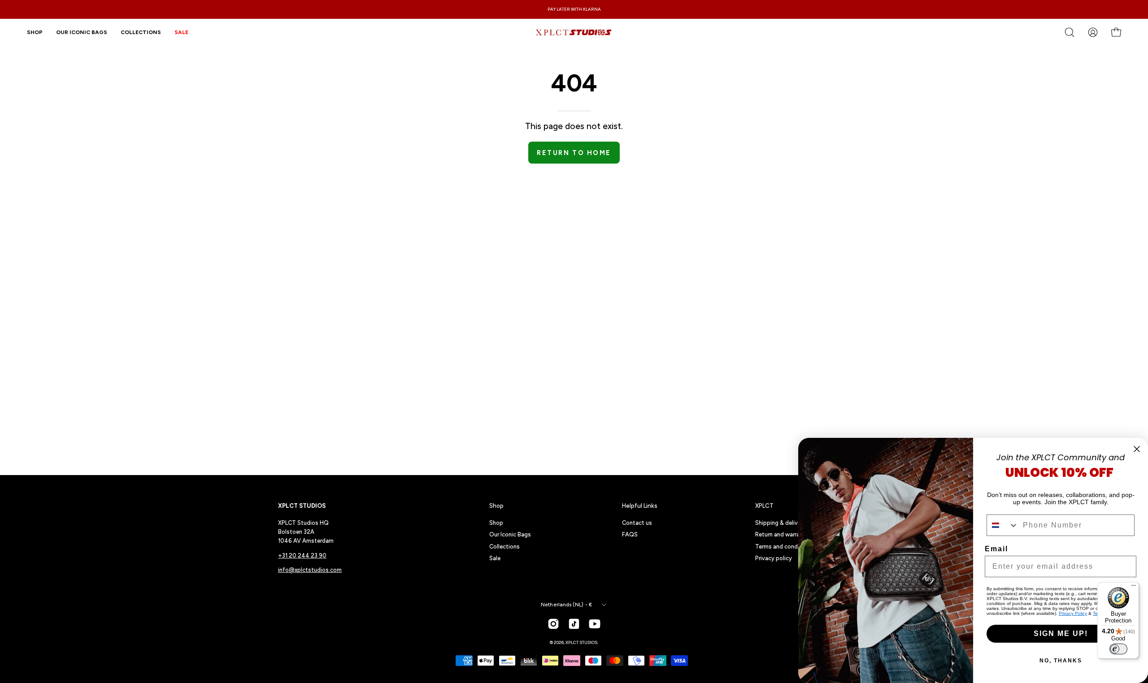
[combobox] (1002, 525)
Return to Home (574, 153)
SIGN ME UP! (1061, 633)
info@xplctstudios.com (310, 569)
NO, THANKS (1060, 660)
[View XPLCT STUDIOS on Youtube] (594, 624)
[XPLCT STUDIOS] (574, 32)
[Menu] (1133, 587)
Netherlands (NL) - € (566, 604)
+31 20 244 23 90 (302, 555)
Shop (496, 505)
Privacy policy (773, 558)
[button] (141, 32)
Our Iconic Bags (510, 534)
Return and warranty (782, 534)
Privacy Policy (1073, 613)
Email (996, 549)
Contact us (637, 522)
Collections (504, 546)
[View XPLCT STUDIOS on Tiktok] (574, 624)
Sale (494, 558)
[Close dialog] (1137, 449)
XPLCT (764, 505)
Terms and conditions (784, 546)
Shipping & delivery (780, 522)
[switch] (1118, 649)
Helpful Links (639, 505)
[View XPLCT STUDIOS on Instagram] (553, 624)
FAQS (630, 534)
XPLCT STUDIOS (581, 642)
